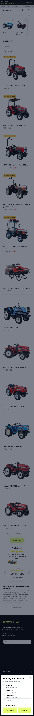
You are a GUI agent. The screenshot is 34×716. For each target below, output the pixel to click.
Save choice (10, 710)
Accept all (23, 710)
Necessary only (11, 705)
